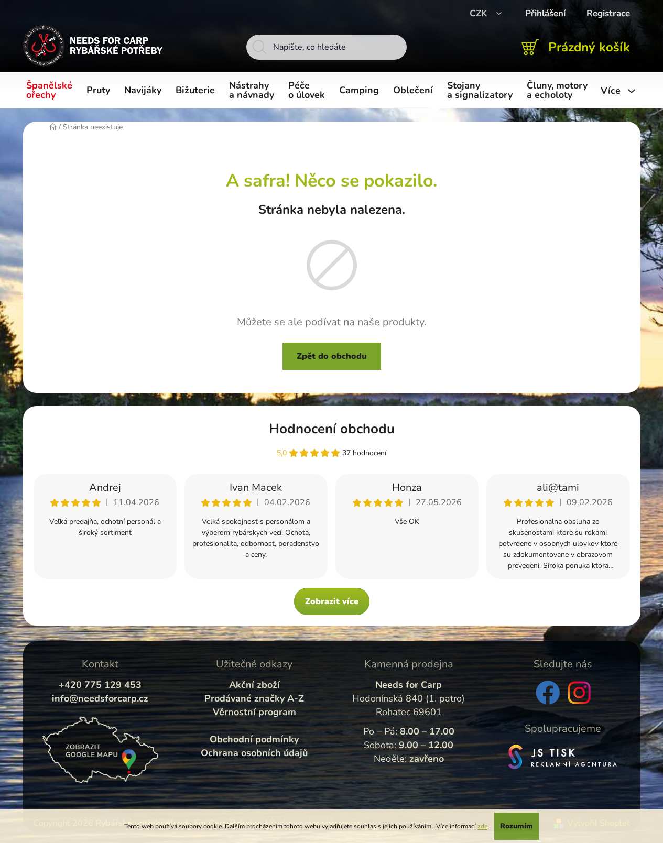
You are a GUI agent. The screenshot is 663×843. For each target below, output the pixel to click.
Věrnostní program (254, 712)
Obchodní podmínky (254, 739)
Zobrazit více (331, 601)
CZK (480, 13)
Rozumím (516, 826)
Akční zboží (254, 684)
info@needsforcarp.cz (100, 698)
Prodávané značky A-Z (254, 698)
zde (482, 826)
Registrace (608, 13)
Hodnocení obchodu (332, 429)
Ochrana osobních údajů (254, 753)
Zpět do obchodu (332, 356)
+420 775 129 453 (100, 684)
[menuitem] (51, 90)
